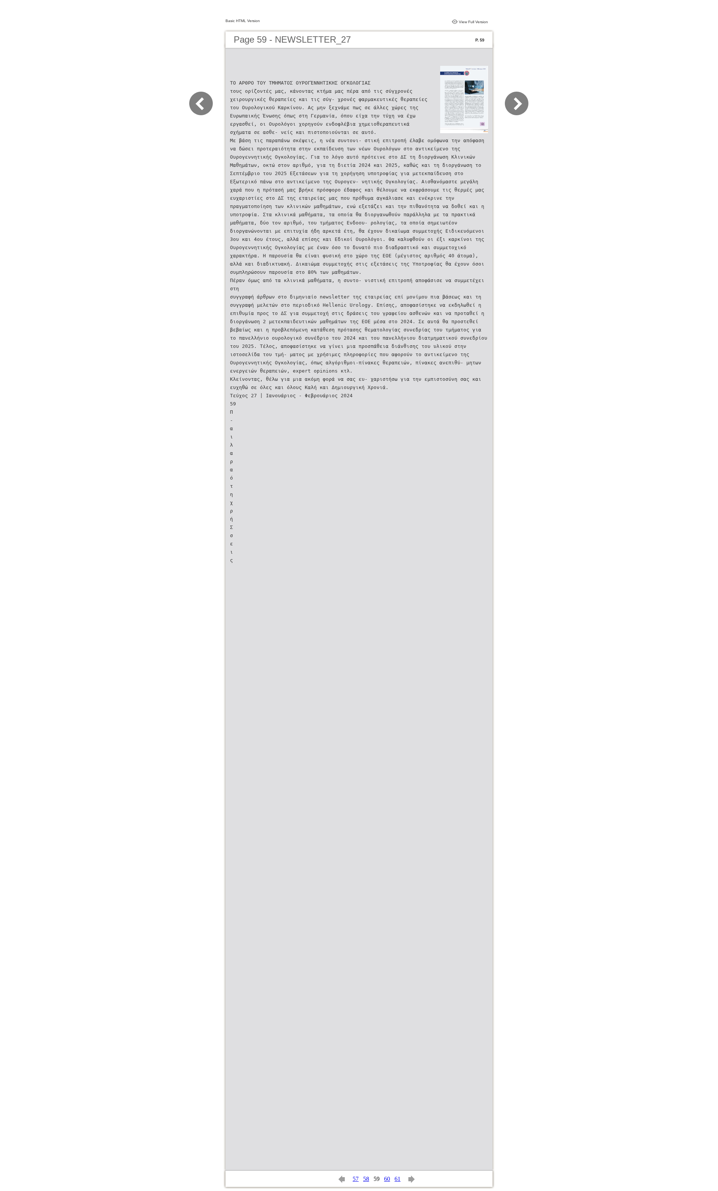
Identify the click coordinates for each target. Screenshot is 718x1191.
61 (398, 1179)
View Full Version (473, 22)
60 (387, 1179)
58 (366, 1179)
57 (356, 1179)
